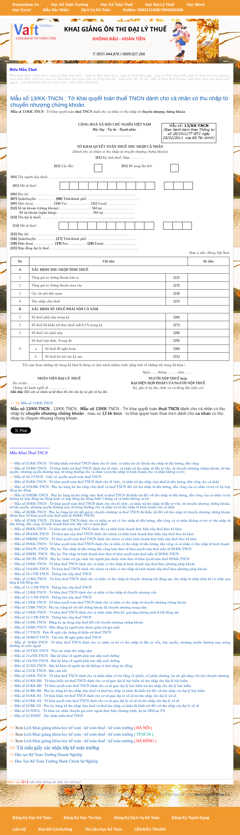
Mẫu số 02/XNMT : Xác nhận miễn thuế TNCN (48, 716)
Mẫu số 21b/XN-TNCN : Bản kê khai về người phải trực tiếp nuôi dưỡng (67, 661)
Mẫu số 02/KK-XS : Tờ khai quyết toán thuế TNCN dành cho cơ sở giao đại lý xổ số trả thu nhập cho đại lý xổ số (96, 701)
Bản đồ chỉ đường (55, 829)
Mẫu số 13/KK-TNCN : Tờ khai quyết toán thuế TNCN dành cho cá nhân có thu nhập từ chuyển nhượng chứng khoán (100, 602)
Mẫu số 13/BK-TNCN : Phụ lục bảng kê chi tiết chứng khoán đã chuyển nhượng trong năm (80, 607)
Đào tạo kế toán (179, 794)
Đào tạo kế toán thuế (143, 794)
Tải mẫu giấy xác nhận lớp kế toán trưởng (58, 747)
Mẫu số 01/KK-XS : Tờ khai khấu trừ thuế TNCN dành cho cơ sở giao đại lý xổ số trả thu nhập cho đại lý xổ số (95, 696)
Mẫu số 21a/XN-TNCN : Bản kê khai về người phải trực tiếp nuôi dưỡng (66, 656)
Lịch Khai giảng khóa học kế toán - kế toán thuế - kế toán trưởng (78, 727)
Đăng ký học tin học (83, 818)
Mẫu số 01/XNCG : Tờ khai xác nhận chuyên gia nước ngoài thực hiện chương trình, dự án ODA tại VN (89, 711)
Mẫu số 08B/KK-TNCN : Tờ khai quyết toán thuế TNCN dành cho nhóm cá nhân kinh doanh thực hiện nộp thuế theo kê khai (105, 539)
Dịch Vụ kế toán (95, 10)
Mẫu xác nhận (56, 10)
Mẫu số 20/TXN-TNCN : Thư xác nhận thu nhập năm (53, 651)
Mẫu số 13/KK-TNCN (37, 403)
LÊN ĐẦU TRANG (150, 829)
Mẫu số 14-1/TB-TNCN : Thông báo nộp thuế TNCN (53, 617)
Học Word (195, 4)
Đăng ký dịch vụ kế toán (136, 818)
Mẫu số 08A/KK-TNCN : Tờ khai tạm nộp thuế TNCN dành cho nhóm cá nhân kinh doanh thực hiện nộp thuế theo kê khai (103, 534)
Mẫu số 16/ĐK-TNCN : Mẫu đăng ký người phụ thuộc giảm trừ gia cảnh (67, 627)
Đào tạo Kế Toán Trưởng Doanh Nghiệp (48, 754)
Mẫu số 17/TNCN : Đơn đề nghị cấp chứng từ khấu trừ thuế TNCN (62, 632)
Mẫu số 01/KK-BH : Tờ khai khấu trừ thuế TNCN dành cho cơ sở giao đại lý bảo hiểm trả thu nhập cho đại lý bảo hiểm (101, 681)
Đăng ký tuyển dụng (190, 818)
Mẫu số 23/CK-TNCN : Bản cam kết (40, 671)
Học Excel (21, 10)
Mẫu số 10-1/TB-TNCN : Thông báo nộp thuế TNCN (53, 574)
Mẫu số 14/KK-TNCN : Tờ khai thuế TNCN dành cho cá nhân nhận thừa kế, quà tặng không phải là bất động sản (96, 612)
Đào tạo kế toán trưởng (100, 794)
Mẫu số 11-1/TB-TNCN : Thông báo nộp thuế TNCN (53, 587)
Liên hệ (19, 829)
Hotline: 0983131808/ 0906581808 (153, 10)
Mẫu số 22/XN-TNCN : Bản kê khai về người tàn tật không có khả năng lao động (73, 666)
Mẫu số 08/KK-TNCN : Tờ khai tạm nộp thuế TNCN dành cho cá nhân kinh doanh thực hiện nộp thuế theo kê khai (98, 529)
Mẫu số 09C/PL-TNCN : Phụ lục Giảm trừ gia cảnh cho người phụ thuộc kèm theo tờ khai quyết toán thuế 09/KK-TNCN (101, 559)
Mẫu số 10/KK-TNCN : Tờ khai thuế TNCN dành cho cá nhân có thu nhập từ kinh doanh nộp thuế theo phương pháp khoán (104, 564)
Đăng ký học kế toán (31, 818)
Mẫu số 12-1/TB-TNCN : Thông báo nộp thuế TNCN (53, 597)
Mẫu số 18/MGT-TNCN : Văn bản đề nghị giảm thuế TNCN (57, 637)
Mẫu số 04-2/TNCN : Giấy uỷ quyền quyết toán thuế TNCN (57, 477)
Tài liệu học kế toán (103, 829)
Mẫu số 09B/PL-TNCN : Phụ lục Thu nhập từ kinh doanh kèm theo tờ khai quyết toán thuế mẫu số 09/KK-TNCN (96, 554)
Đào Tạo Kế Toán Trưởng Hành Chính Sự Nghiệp (56, 761)
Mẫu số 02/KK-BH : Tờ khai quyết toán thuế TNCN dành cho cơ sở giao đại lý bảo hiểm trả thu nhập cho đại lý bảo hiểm (102, 686)
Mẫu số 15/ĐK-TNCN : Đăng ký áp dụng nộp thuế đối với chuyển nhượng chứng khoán (78, 622)
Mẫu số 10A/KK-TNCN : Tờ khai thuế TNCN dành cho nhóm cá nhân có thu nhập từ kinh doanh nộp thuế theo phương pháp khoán (110, 569)
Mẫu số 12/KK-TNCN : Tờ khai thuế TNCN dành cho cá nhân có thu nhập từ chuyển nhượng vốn (85, 592)
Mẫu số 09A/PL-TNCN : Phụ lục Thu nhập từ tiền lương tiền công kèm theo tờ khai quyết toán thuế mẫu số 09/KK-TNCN (103, 549)
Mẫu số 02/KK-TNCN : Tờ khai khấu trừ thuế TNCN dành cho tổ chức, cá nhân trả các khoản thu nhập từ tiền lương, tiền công (106, 463)
